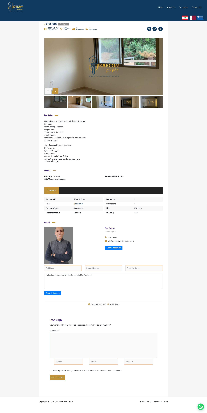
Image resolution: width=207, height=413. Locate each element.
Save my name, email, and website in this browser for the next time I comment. (87, 370)
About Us (171, 7)
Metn (122, 176)
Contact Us (196, 7)
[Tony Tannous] (58, 245)
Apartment (78, 208)
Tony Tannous (110, 228)
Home (161, 7)
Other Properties (114, 248)
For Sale (77, 213)
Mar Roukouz (60, 179)
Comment (55, 330)
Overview (52, 190)
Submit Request (53, 293)
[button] (201, 407)
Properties (183, 7)
